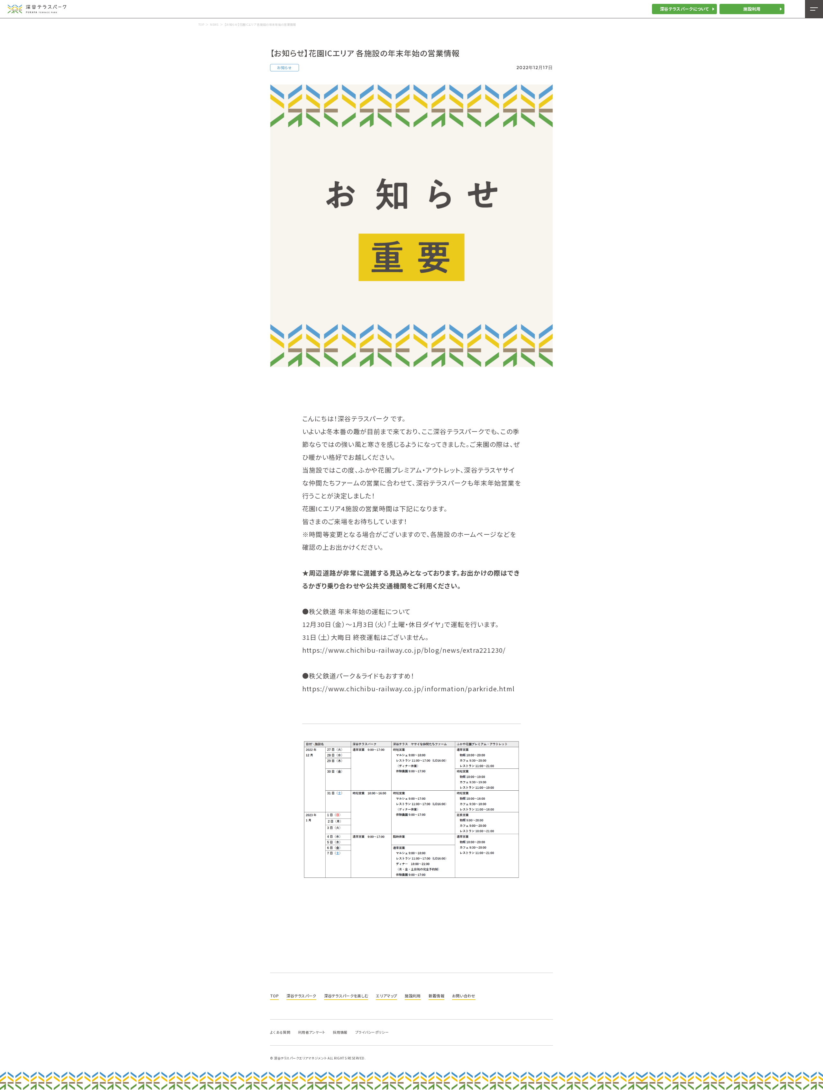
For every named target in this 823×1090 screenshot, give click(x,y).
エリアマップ (386, 995)
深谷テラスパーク (301, 995)
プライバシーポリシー (372, 1032)
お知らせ (284, 67)
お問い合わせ (463, 995)
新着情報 (436, 995)
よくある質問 (280, 1032)
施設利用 (751, 9)
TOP (201, 25)
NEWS (214, 25)
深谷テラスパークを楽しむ (346, 995)
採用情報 (340, 1032)
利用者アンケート (311, 1032)
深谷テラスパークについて (684, 9)
